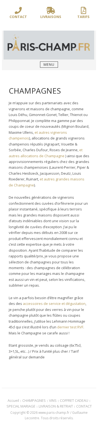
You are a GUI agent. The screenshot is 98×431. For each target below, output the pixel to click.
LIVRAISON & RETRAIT (56, 406)
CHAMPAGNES (34, 400)
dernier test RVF (70, 327)
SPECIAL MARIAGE (21, 406)
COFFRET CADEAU (74, 400)
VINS (53, 400)
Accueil (13, 400)
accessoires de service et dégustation (54, 303)
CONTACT (84, 406)
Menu (49, 64)
